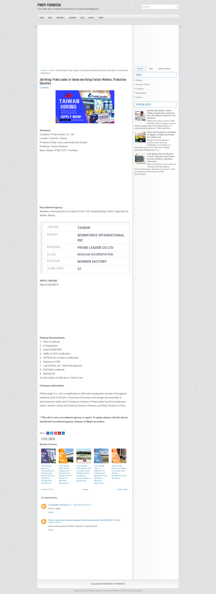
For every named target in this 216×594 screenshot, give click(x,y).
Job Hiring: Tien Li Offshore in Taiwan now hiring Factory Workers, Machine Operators (101, 474)
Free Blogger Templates (133, 591)
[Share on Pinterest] (59, 433)
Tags (151, 69)
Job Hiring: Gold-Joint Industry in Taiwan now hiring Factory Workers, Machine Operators (65, 474)
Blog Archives (164, 69)
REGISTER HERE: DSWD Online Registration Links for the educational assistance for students (161, 114)
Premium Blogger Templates (100, 591)
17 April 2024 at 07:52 (81, 505)
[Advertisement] (85, 47)
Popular (140, 69)
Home (42, 17)
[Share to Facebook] (50, 438)
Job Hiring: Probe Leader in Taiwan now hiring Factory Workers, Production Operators (83, 81)
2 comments (44, 87)
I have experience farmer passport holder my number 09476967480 (80, 520)
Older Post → (124, 489)
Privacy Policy (143, 84)
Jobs (82, 17)
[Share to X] (48, 438)
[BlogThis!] (45, 438)
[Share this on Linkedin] (63, 433)
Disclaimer (141, 93)
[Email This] (42, 438)
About (139, 97)
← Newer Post (46, 489)
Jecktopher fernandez (59, 505)
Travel (101, 17)
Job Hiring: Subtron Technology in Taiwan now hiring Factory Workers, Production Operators (48, 474)
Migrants (61, 17)
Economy (72, 17)
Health (91, 17)
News (50, 17)
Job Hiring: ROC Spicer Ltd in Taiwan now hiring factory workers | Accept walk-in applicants (83, 473)
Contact (139, 89)
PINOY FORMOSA (49, 4)
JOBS (50, 70)
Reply (51, 512)
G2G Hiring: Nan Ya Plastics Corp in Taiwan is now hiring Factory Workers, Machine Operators (160, 157)
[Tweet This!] (51, 433)
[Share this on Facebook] (47, 433)
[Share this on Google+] (55, 433)
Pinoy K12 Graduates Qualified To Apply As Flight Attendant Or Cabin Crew (161, 134)
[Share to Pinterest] (53, 438)
